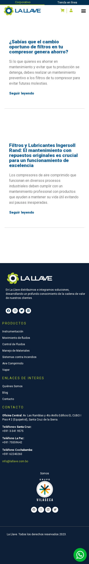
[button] (83, 10)
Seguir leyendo (21, 93)
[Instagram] (15, 310)
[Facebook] (8, 310)
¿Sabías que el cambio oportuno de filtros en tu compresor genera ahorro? (38, 47)
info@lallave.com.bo (15, 461)
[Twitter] (21, 310)
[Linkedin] (28, 310)
